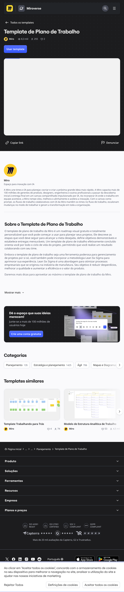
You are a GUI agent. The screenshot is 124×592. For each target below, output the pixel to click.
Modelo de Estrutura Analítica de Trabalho (90, 424)
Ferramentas (14, 481)
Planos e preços (16, 510)
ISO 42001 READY (33, 525)
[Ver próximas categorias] (119, 365)
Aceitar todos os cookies (101, 585)
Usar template (15, 49)
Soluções (11, 471)
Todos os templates (22, 22)
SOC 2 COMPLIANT (75, 525)
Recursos (11, 490)
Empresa (11, 500)
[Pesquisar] (105, 8)
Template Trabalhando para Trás (24, 424)
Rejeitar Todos (13, 585)
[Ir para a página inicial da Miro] (9, 8)
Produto (10, 461)
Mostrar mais (13, 292)
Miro (11, 428)
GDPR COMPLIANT (95, 525)
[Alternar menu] (114, 8)
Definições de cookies (63, 585)
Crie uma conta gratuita (26, 334)
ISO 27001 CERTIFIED (54, 525)
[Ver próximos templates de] (119, 411)
